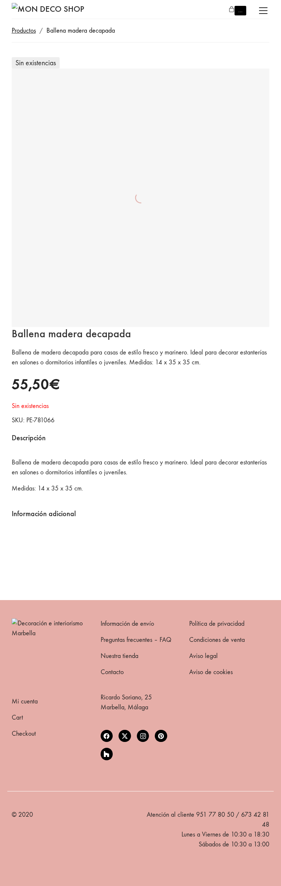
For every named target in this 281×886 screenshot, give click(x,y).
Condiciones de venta (217, 640)
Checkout (24, 734)
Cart (17, 717)
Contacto (112, 672)
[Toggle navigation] (263, 10)
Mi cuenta (25, 701)
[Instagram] (143, 736)
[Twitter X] (125, 736)
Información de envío (127, 624)
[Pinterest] (161, 736)
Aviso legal (203, 656)
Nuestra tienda (119, 656)
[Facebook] (107, 736)
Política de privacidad (216, 624)
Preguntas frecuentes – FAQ (136, 640)
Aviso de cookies (211, 672)
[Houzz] (107, 754)
